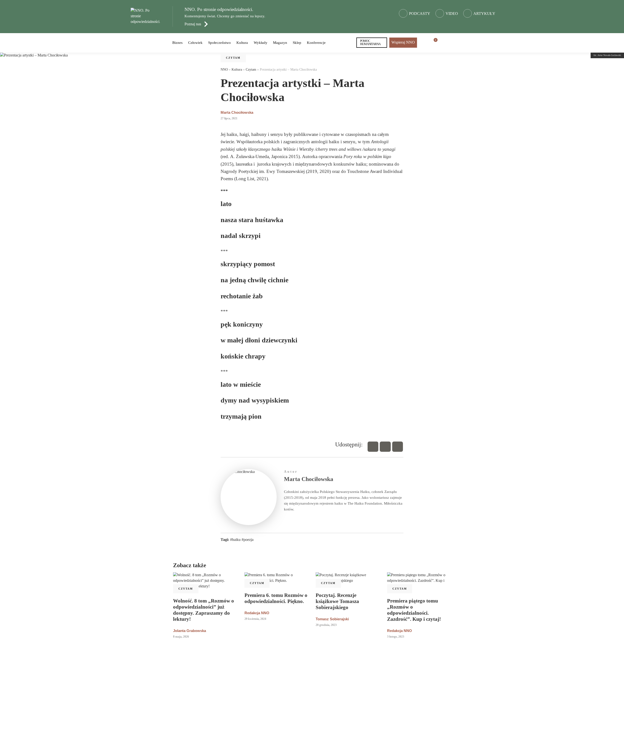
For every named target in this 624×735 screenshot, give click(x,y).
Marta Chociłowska (237, 112)
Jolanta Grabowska (189, 631)
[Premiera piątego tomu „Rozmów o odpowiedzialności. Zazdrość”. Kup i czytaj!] (419, 580)
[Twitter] (385, 447)
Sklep (297, 43)
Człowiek (195, 43)
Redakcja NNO (256, 613)
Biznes (177, 43)
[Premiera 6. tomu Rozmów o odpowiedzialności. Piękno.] (276, 578)
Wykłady (260, 43)
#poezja (248, 539)
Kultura (242, 43)
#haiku (235, 539)
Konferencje (316, 43)
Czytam (233, 57)
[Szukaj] (444, 43)
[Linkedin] (397, 447)
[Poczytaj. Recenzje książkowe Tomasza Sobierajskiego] (348, 578)
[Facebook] (373, 447)
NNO (224, 69)
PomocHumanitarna (370, 42)
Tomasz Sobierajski (332, 619)
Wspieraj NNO (403, 42)
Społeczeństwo (219, 43)
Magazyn (280, 43)
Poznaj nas (193, 24)
